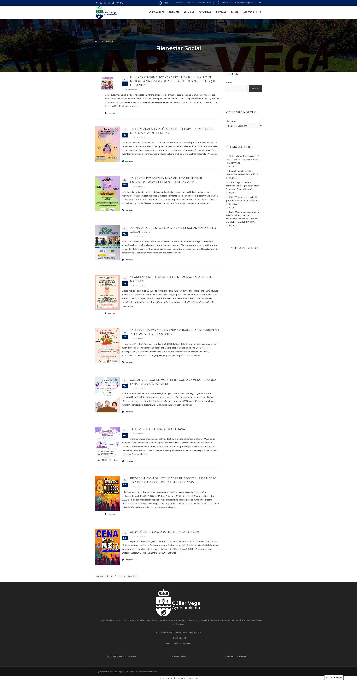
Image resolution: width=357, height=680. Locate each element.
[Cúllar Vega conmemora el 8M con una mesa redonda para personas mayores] (107, 394)
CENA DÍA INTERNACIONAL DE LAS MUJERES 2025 (164, 531)
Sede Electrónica (177, 3)
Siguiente (132, 576)
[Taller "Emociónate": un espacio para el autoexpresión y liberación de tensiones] (107, 345)
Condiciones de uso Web (235, 656)
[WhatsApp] (122, 3)
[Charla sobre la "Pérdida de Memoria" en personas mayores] (107, 292)
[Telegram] (117, 3)
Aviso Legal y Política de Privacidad (121, 656)
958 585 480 (180, 638)
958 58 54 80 (226, 2)
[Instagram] (101, 3)
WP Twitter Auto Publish (168, 678)
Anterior (100, 576)
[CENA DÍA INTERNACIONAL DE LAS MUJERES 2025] (107, 547)
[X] (109, 3)
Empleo (234, 12)
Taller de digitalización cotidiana (157, 429)
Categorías (231, 121)
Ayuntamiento (156, 12)
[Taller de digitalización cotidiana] (107, 444)
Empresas (221, 12)
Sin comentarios (131, 89)
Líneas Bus (190, 3)
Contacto (248, 12)
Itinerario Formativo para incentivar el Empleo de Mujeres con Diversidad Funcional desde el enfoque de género (173, 81)
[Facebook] (97, 3)
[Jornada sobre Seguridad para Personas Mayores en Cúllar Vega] (107, 242)
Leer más (112, 113)
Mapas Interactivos (204, 3)
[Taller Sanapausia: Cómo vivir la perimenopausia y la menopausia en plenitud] (107, 144)
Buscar (229, 83)
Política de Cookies (178, 656)
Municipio (174, 12)
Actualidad (205, 12)
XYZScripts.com (192, 678)
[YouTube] (105, 3)
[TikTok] (113, 3)
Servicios (189, 12)
